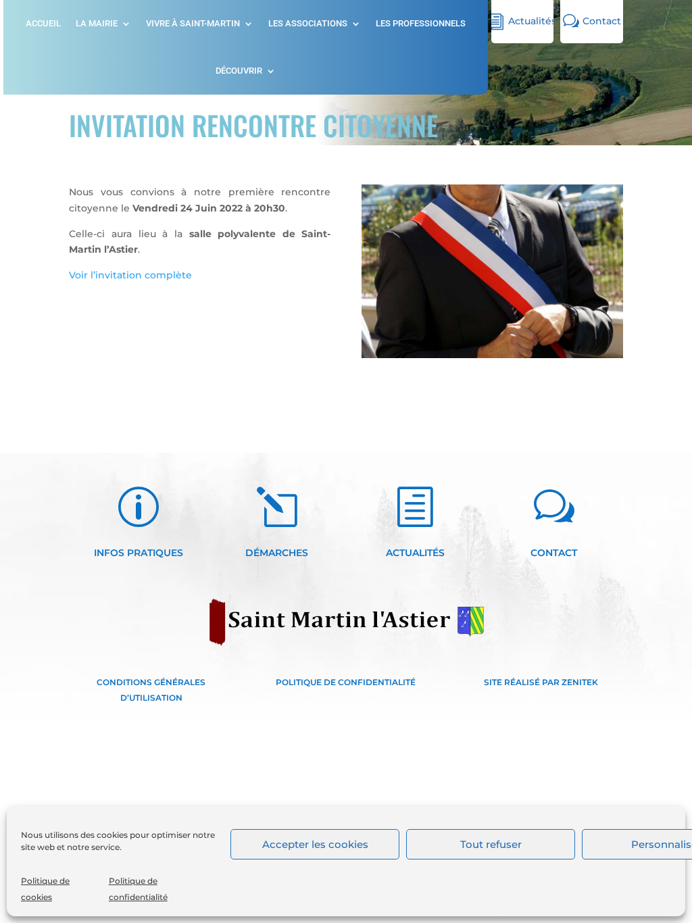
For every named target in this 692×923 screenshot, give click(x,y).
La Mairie (97, 23)
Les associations (307, 23)
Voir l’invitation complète (130, 275)
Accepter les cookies (315, 844)
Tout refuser (491, 844)
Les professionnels (421, 23)
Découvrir (239, 71)
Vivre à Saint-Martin (193, 23)
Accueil (43, 23)
